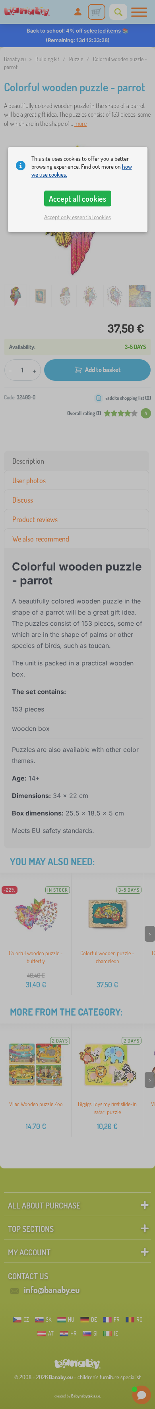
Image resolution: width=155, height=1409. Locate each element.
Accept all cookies (77, 198)
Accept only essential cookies (77, 217)
